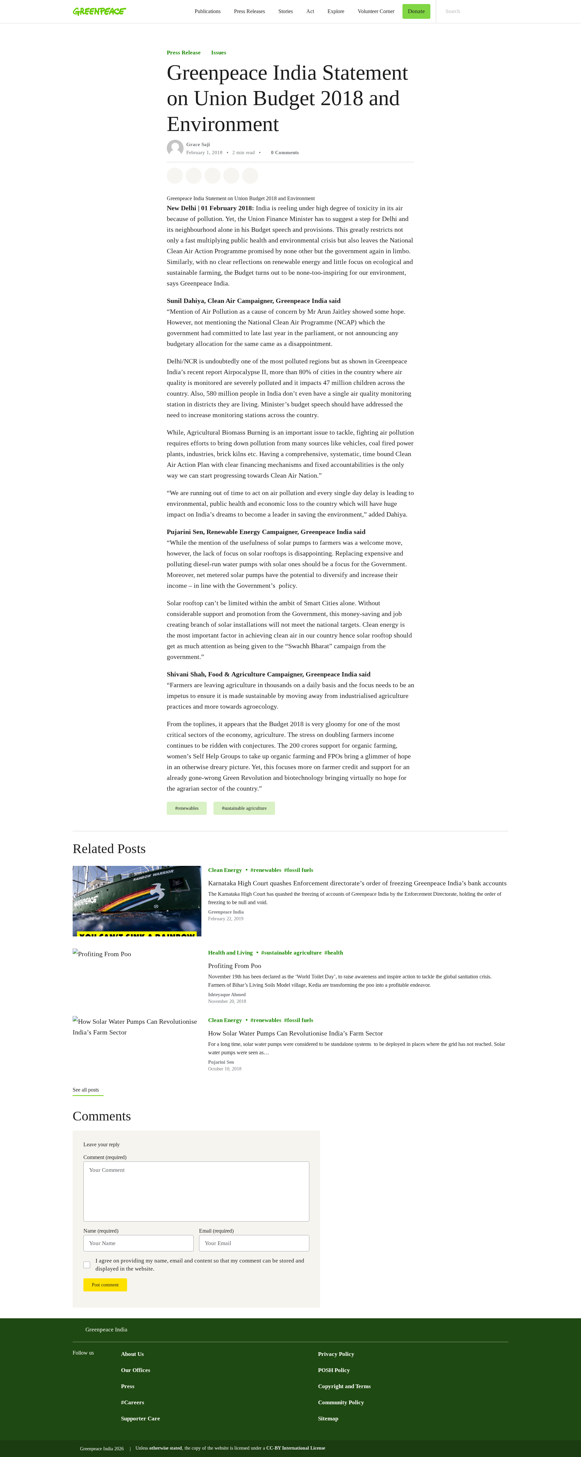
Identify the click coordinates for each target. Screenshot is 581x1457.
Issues (218, 52)
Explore (335, 11)
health (335, 953)
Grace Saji (198, 144)
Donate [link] (416, 11)
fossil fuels (300, 870)
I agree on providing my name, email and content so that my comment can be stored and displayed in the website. (199, 1264)
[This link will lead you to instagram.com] (117, 1369)
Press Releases (249, 11)
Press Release (184, 52)
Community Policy (341, 1402)
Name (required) (100, 1231)
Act (310, 11)
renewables (267, 870)
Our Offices (135, 1370)
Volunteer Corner (376, 11)
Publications (208, 11)
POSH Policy (334, 1370)
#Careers (132, 1402)
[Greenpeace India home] (97, 11)
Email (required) (216, 1231)
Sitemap (328, 1418)
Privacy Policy (336, 1354)
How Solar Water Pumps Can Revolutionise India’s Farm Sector (295, 1033)
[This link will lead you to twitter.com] (77, 1369)
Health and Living (230, 953)
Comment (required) (104, 1157)
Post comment (105, 1284)
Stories (285, 11)
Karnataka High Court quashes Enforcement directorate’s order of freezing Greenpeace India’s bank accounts (357, 883)
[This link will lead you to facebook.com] (90, 1369)
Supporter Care (140, 1418)
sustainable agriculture (293, 953)
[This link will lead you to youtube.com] (104, 1369)
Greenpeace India (106, 1329)
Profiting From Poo (234, 965)
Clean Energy (225, 870)
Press (127, 1386)
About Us (132, 1354)
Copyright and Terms (344, 1386)
